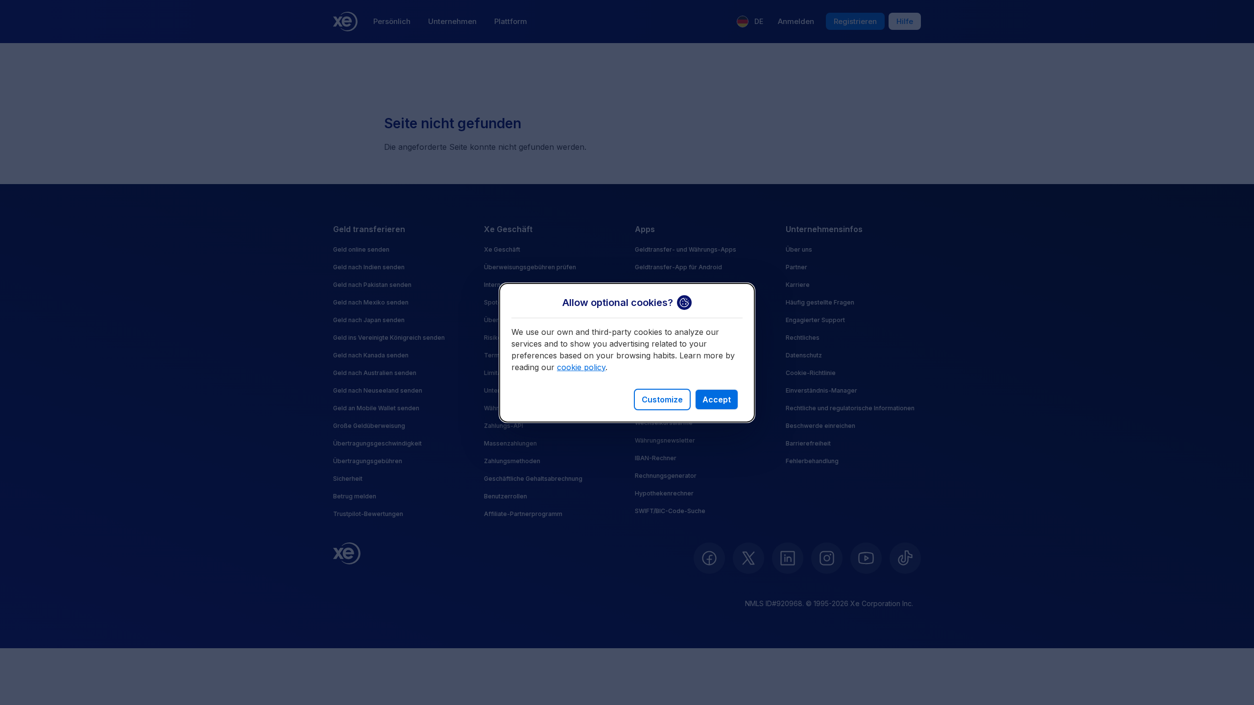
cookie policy (581, 367)
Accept (716, 399)
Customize (662, 399)
